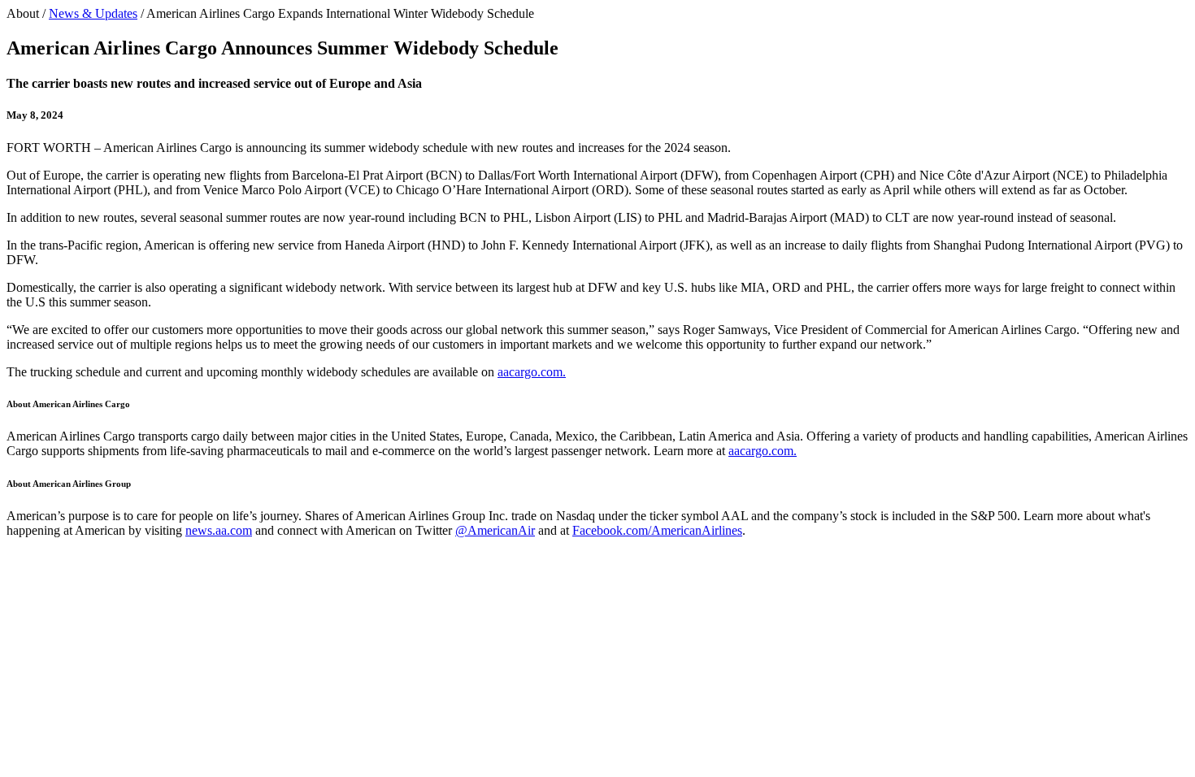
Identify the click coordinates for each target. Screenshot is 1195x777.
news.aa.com (218, 530)
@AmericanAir (495, 530)
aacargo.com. (532, 372)
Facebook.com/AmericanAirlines (657, 530)
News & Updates (93, 13)
